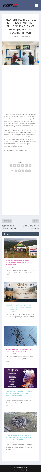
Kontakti (21, 470)
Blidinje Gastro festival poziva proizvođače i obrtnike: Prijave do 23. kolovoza (19, 263)
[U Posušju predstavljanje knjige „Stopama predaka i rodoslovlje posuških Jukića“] (20, 292)
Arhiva (15, 470)
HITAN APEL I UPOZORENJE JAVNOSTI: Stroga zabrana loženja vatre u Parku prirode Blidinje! (19, 437)
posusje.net (23, 467)
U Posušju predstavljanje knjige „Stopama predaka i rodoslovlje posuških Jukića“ (18, 307)
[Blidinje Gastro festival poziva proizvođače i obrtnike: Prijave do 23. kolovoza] (20, 248)
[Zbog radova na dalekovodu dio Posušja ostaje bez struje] (20, 336)
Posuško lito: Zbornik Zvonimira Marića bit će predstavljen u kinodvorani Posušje (19, 393)
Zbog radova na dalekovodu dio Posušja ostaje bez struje (18, 350)
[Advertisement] (20, 89)
